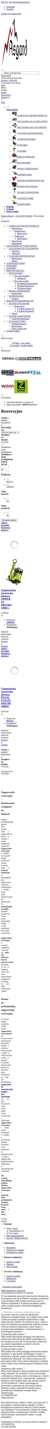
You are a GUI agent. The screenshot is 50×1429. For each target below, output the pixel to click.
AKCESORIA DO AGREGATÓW (21, 246)
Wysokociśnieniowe (25, 286)
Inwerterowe (17, 228)
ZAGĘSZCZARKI (17, 321)
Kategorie (5, 221)
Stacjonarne (17, 243)
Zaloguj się (5, 14)
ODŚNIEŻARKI (16, 296)
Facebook (10, 7)
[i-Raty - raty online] (21, 343)
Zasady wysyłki (13, 1262)
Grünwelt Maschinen (20, 319)
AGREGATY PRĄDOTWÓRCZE (24, 226)
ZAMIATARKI (13, 331)
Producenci (6, 350)
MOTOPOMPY (16, 273)
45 (7, 442)
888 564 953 (22, 1238)
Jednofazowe (19, 231)
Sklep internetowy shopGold (13, 1290)
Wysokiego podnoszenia (27, 283)
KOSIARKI (11, 266)
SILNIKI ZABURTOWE (20, 316)
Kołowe (15, 298)
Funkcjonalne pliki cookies (12, 1334)
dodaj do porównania (6, 633)
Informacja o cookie (14, 1252)
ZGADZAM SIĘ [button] (8, 1427)
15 (2, 442)
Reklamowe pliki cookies (11, 1368)
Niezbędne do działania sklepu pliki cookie (22, 1312)
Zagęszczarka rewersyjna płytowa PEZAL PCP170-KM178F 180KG (8, 697)
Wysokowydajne (24, 288)
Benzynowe (22, 233)
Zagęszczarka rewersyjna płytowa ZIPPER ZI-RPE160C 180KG (8, 599)
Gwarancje (11, 1281)
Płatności (10, 1264)
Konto (3, 92)
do (2, 469)
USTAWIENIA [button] (7, 1424)
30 (5, 442)
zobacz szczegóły (5, 524)
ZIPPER (10, 622)
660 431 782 (6, 2)
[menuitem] (27, 156)
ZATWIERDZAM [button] (9, 1395)
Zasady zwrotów (13, 1276)
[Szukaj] (2, 73)
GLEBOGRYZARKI (15, 263)
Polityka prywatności (15, 1250)
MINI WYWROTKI (15, 270)
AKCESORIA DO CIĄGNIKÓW (24, 248)
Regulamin (11, 1247)
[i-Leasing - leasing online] (21, 345)
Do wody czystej (21, 281)
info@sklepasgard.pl (21, 2)
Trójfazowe (19, 236)
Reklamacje (11, 1278)
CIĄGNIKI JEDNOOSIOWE (22, 256)
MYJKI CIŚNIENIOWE (19, 291)
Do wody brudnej (21, 276)
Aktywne (16, 251)
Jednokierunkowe (19, 324)
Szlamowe (21, 278)
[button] (6, 474)
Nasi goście (6, 398)
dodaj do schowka (5, 637)
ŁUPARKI (11, 268)
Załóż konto (16, 14)
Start (3, 85)
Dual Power (17, 241)
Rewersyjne (17, 326)
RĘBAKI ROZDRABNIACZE (20, 301)
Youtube (9, 9)
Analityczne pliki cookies (11, 1349)
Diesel (14, 261)
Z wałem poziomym (25, 311)
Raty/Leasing (6, 338)
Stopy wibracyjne (19, 328)
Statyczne (16, 253)
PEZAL (10, 721)
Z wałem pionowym (25, 309)
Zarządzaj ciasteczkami (12, 1287)
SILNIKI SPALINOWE (19, 303)
